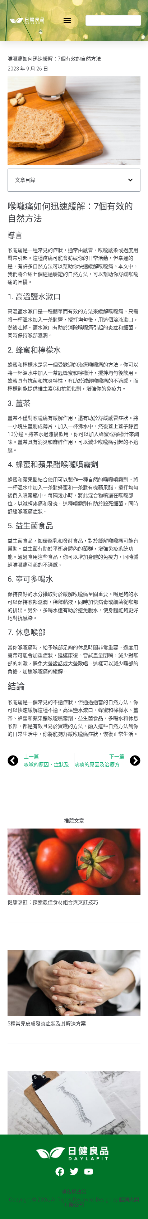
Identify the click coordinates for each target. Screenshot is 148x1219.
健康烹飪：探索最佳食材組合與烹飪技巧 (53, 902)
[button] (67, 20)
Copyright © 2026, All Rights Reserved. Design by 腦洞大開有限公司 (74, 1202)
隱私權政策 (74, 1192)
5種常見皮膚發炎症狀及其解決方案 (47, 1023)
